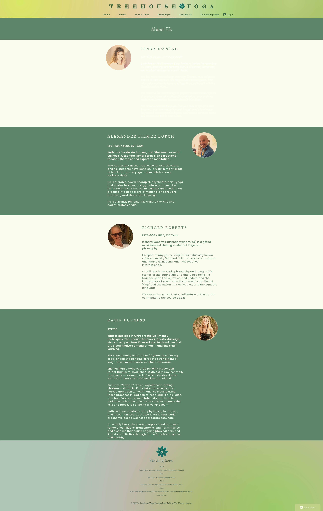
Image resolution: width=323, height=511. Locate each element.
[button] (142, 14)
